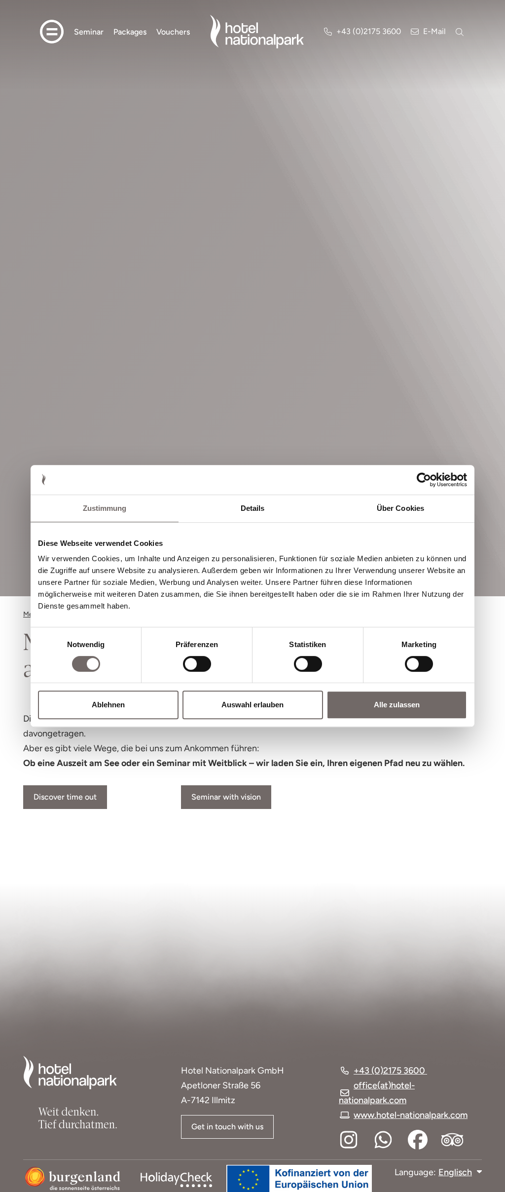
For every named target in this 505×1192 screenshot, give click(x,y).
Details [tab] (253, 508)
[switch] (190, 664)
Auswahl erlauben (252, 704)
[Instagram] (349, 1140)
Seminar (89, 32)
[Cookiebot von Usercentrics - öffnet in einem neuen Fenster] (424, 479)
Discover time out (65, 797)
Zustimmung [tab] (105, 508)
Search (460, 32)
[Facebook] (418, 1140)
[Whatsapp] (383, 1140)
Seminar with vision (226, 797)
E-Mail (434, 31)
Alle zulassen (397, 704)
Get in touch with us (227, 1126)
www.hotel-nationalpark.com (411, 1115)
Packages (129, 32)
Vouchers (173, 32)
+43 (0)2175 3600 (368, 31)
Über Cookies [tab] (400, 508)
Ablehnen (108, 704)
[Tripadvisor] (452, 1140)
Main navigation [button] (51, 31)
